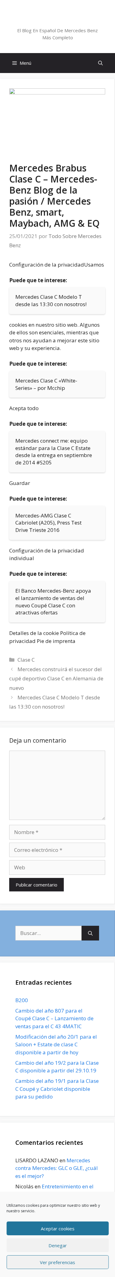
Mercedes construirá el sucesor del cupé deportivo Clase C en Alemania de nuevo (56, 678)
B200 (21, 1000)
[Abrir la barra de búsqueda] (100, 63)
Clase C (26, 659)
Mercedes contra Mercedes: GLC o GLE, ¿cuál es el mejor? (56, 1168)
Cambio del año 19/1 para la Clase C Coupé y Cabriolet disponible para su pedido (57, 1088)
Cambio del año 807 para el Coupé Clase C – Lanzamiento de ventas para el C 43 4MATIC (54, 1018)
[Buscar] (90, 933)
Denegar (57, 1245)
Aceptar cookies (58, 1228)
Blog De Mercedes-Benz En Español (57, 19)
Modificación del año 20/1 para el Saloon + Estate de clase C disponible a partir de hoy (56, 1044)
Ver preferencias (57, 1262)
